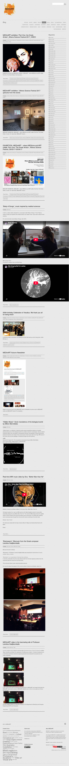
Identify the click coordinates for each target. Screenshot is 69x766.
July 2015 (51, 117)
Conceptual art (8, 737)
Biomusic (14, 40)
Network (6, 41)
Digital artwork (16, 739)
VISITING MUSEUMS (57, 29)
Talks (7, 319)
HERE (25, 219)
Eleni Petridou (20, 78)
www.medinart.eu (30, 689)
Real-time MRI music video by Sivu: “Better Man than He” (23, 476)
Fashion (20, 743)
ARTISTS (30, 22)
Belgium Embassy (27, 342)
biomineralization (10, 732)
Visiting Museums (19, 319)
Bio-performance (16, 730)
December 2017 (52, 82)
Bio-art (11, 40)
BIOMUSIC (44, 22)
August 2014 (52, 136)
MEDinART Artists (32, 40)
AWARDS (35, 22)
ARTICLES (26, 22)
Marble (12, 748)
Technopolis (37, 137)
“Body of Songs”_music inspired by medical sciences (21, 206)
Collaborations (19, 40)
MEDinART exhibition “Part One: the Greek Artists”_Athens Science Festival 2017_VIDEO (19, 36)
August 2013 (52, 160)
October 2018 (52, 66)
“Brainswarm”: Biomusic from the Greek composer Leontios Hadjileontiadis (20, 542)
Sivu (12, 512)
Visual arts (7, 759)
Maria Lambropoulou (31, 80)
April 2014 (51, 144)
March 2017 (52, 95)
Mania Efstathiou (24, 80)
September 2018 (52, 68)
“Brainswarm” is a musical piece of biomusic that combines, (15, 557)
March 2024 (52, 41)
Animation (4, 730)
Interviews (39, 355)
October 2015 (52, 113)
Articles (8, 95)
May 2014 (51, 142)
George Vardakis (30, 78)
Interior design (15, 746)
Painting (13, 752)
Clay (15, 734)
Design (8, 739)
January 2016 (52, 109)
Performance (12, 754)
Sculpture (7, 757)
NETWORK (43, 26)
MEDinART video (6, 344)
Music (4, 41)
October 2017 (52, 84)
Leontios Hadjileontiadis (16, 80)
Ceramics (11, 734)
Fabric (16, 743)
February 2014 (52, 148)
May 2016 (51, 103)
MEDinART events (39, 40)
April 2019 (51, 62)
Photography (8, 756)
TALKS (53, 26)
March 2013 (52, 167)
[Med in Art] (9, 15)
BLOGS (48, 22)
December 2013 (52, 152)
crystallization (16, 737)
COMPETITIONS (25, 24)
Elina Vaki (64, 750)
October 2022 (52, 47)
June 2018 (52, 72)
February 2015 (52, 125)
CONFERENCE (37, 24)
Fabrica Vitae (33, 342)
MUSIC (39, 26)
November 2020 (52, 52)
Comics (5, 736)
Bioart (5, 732)
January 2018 (52, 80)
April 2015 (51, 121)
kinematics (9, 748)
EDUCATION (43, 24)
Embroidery (12, 741)
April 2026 (51, 37)
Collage (18, 734)
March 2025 (52, 39)
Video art (18, 757)
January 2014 (52, 150)
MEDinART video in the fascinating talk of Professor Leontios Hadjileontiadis (21, 643)
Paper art (5, 754)
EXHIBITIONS (53, 24)
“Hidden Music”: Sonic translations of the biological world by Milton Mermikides (23, 423)
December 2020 (52, 51)
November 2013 (52, 154)
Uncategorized (10, 319)
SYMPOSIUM (49, 26)
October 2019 (52, 58)
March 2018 (52, 76)
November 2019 (52, 56)
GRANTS (58, 24)
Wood (15, 759)
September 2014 (52, 134)
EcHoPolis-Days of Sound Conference (32, 650)
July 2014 (51, 138)
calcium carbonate (6, 734)
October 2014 (52, 132)
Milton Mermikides (13, 469)
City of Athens (23, 137)
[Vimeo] (65, 723)
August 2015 (52, 115)
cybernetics (20, 737)
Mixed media (8, 750)
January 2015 (52, 126)
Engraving (15, 741)
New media (6, 752)
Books (17, 317)
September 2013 (52, 158)
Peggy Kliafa (6, 82)
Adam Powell (9, 520)
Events (23, 40)
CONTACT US (26, 738)
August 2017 (52, 86)
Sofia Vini (10, 82)
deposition (4, 739)
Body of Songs (12, 304)
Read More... (6, 78)
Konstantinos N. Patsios (7, 80)
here (40, 566)
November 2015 (52, 111)
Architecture (9, 730)
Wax (13, 759)
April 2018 (51, 74)
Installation (7, 747)
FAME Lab (25, 78)
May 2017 (51, 91)
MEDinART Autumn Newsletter (14, 352)
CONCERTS (31, 24)
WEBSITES (64, 29)
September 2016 (52, 99)
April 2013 (51, 165)
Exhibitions (27, 40)
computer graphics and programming (13, 735)
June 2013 (52, 163)
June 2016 (52, 101)
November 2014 (52, 130)
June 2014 (52, 140)
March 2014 (52, 146)
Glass (4, 745)
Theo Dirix (12, 344)
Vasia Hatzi (15, 82)
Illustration (10, 745)
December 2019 (52, 54)
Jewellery (5, 748)
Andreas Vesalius (20, 342)
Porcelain (15, 755)
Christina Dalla (60, 750)
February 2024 (52, 43)
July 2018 (51, 70)
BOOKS (52, 22)
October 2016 (52, 97)
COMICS (64, 22)
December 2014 (52, 128)
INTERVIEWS (63, 24)
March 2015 (52, 123)
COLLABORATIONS (58, 22)
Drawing (6, 741)
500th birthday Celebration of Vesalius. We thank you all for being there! (22, 313)
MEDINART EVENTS (33, 26)
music (17, 304)
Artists (8, 40)
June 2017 (52, 89)
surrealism (13, 757)
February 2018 (52, 78)
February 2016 (52, 107)
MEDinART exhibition (39, 80)
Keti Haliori (36, 78)
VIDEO (65, 26)
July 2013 (51, 162)
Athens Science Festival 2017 (15, 137)
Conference (27, 355)
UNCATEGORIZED (59, 26)
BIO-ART (39, 22)
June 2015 (52, 119)
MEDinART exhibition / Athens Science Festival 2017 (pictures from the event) (21, 91)
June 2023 (52, 45)
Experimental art (8, 743)
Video (10, 41)
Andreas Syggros (13, 342)
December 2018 (52, 64)
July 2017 (51, 88)
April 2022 (51, 49)
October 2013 (52, 156)
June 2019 (52, 60)
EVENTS (48, 24)
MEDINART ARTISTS (25, 26)
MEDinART (38, 342)
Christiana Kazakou (13, 78)
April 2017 (51, 93)
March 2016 (52, 105)
